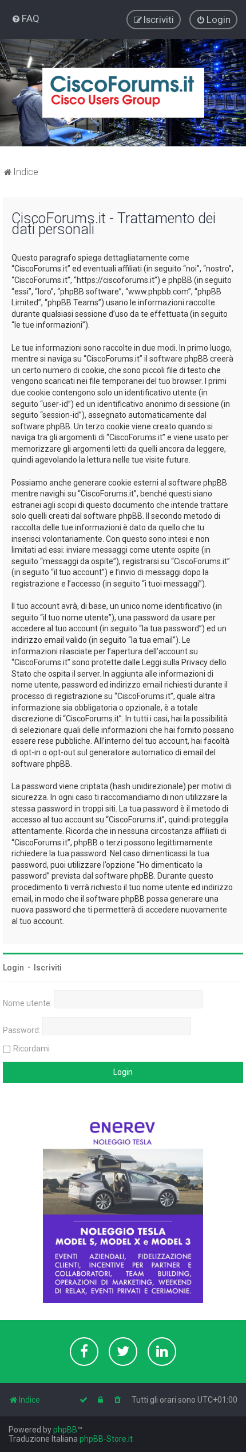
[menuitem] (25, 18)
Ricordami (31, 1048)
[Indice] (123, 93)
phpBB (65, 1429)
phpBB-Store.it (106, 1438)
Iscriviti (48, 967)
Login (13, 967)
